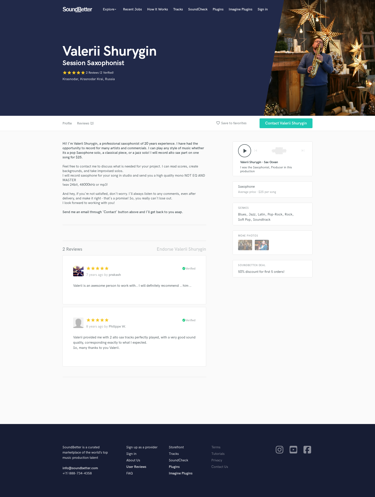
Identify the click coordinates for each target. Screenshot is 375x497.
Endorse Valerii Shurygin (181, 249)
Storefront (176, 447)
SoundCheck (197, 9)
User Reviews (136, 467)
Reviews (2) (85, 123)
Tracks (178, 9)
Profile (67, 123)
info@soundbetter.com (80, 468)
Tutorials (218, 454)
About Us (133, 460)
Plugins (218, 9)
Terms (215, 447)
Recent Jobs (132, 9)
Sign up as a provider (142, 447)
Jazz (252, 214)
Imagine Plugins (240, 9)
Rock (288, 214)
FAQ (129, 473)
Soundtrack (261, 220)
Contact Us (219, 467)
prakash (115, 275)
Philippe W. (117, 327)
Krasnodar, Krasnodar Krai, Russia (88, 79)
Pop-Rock (275, 214)
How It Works (157, 9)
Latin (261, 214)
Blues (242, 214)
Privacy (216, 460)
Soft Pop (244, 220)
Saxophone (246, 187)
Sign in (263, 9)
